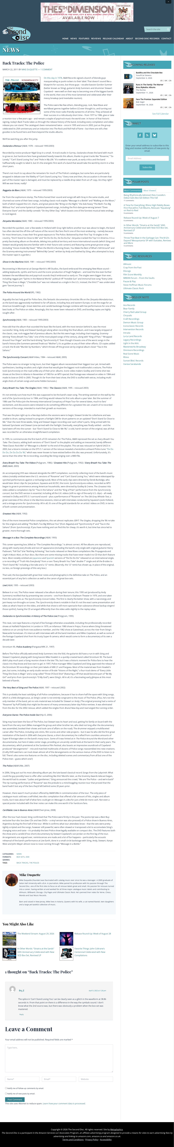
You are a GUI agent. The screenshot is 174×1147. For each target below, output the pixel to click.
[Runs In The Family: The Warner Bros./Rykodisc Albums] (128, 88)
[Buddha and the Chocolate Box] (128, 76)
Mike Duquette (29, 69)
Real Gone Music (131, 353)
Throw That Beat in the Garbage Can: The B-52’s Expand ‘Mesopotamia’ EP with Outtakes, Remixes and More (147, 240)
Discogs (127, 271)
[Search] (168, 29)
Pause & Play (129, 281)
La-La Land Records (132, 336)
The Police (34, 862)
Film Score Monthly (132, 274)
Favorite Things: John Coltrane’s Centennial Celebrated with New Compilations (90, 952)
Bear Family (128, 308)
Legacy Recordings (132, 339)
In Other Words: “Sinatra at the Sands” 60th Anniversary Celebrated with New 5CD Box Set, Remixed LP (35, 952)
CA (170, 80)
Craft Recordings (131, 319)
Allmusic (127, 264)
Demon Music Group (133, 322)
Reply (21, 1014)
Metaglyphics (116, 1129)
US (161, 80)
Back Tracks (22, 862)
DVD (27, 857)
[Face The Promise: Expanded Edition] (128, 103)
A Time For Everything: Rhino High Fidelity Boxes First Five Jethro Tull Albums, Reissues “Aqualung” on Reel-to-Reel (147, 208)
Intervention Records (133, 329)
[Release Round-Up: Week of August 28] (66, 938)
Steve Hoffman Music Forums (137, 284)
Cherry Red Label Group (134, 312)
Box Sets (21, 857)
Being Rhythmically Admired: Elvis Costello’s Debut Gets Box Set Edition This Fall (144, 196)
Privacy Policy (91, 1139)
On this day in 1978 (53, 78)
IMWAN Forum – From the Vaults (139, 278)
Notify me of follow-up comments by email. (25, 1088)
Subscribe (147, 167)
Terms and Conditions (73, 1139)
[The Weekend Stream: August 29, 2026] (9, 938)
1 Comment (46, 69)
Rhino (126, 357)
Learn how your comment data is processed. (64, 1103)
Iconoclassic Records (133, 326)
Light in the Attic (131, 343)
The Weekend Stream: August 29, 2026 (35, 933)
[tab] (132, 190)
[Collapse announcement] (168, 2)
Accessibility (106, 1139)
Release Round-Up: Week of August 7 (141, 217)
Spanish (50, 558)
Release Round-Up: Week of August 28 (93, 933)
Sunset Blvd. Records (133, 360)
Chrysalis (127, 315)
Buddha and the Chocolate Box (149, 72)
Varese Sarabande (132, 364)
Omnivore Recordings (133, 350)
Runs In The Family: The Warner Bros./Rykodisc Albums (149, 85)
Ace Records (129, 305)
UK (166, 80)
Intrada (126, 332)
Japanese (37, 558)
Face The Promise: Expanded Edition (151, 99)
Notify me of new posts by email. (21, 1093)
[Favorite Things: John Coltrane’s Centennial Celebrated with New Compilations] (66, 953)
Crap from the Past (132, 267)
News (19, 854)
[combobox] (157, 29)
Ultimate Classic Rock (133, 288)
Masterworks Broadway (134, 346)
